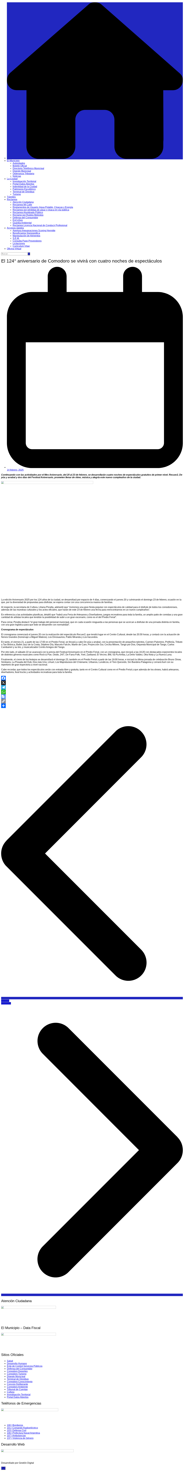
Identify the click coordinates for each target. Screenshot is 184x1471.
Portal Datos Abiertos (23, 184)
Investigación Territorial (24, 181)
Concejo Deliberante (17, 1384)
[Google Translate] (92, 696)
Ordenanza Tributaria (23, 173)
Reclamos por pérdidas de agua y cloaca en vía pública (41, 210)
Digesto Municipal (22, 171)
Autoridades (19, 163)
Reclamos (12, 199)
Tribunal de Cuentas (17, 1389)
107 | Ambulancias (16, 1435)
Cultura (10, 1392)
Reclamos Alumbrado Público (28, 212)
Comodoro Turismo (16, 1374)
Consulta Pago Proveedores (27, 241)
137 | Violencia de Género (20, 1438)
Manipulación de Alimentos (26, 235)
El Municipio (13, 160)
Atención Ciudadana (23, 202)
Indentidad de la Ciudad (25, 186)
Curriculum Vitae (21, 246)
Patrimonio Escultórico (24, 189)
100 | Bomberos (15, 1425)
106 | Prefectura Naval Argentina (23, 1433)
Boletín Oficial (20, 166)
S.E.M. (16, 238)
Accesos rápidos (15, 228)
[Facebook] (92, 678)
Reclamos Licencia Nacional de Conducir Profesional (40, 225)
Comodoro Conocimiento (19, 1381)
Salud (10, 1361)
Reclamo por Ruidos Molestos (28, 215)
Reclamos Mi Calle (22, 204)
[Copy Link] (92, 701)
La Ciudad (12, 179)
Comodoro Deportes (17, 1371)
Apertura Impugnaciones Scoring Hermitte (34, 230)
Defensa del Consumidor (25, 217)
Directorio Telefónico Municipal (28, 168)
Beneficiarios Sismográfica (26, 233)
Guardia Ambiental (22, 223)
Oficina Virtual (14, 248)
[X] (92, 682)
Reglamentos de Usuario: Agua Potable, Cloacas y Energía (43, 207)
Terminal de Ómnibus (23, 191)
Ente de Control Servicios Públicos (24, 1366)
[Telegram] (92, 687)
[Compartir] (92, 705)
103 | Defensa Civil (16, 1430)
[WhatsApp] (92, 692)
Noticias (17, 176)
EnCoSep (18, 220)
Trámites (11, 197)
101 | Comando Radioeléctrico (22, 1428)
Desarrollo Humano (17, 1363)
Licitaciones (19, 243)
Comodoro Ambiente (17, 1387)
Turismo (17, 194)
